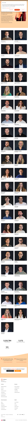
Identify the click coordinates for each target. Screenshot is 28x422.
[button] (26, 1)
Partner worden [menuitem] (16, 406)
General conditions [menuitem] (3, 414)
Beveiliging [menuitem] (16, 389)
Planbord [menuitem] (2, 389)
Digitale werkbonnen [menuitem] (3, 386)
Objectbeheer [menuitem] (3, 392)
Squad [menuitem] (15, 403)
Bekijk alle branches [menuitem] (17, 392)
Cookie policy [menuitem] (7, 414)
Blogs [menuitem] (2, 402)
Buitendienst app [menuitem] (3, 395)
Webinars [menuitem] (2, 403)
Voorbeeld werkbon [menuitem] (3, 409)
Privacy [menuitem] (2, 415)
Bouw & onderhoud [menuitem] (17, 386)
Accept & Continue (17, 9)
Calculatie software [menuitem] (3, 393)
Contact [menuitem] (16, 409)
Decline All (23, 9)
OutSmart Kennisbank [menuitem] (4, 406)
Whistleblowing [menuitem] (11, 414)
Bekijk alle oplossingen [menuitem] (4, 396)
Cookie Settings (11, 9)
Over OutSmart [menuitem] (16, 402)
